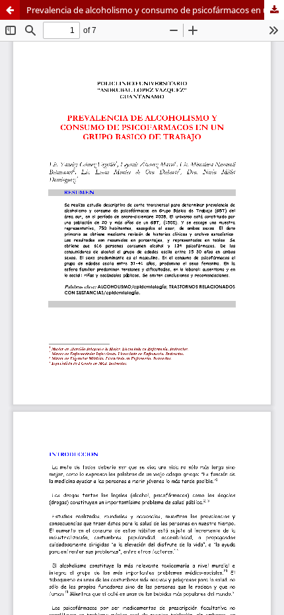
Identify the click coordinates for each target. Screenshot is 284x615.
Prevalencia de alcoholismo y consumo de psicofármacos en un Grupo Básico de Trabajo (155, 10)
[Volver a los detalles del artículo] (10, 10)
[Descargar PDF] (274, 10)
